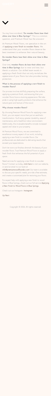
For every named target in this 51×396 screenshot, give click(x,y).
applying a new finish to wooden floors (22, 46)
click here (28, 164)
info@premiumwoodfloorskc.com (15, 170)
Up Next (5, 195)
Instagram (28, 190)
